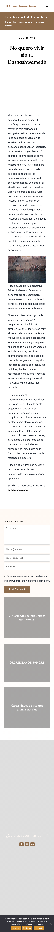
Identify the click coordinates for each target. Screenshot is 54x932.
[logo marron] (21, 5)
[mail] (32, 844)
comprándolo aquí (18, 490)
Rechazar (27, 928)
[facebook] (21, 844)
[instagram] (27, 844)
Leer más (39, 928)
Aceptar (16, 928)
